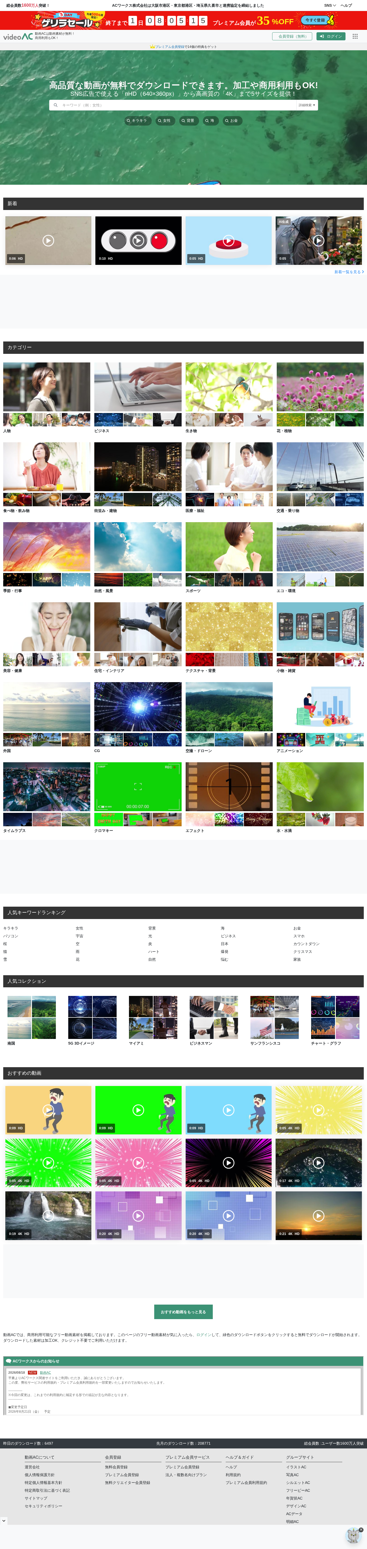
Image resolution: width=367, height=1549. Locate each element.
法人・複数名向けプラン (186, 1475)
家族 (297, 959)
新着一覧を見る (347, 272)
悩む (224, 959)
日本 (224, 944)
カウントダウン (306, 944)
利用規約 (233, 1475)
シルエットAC (298, 1482)
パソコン (10, 936)
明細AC (292, 1521)
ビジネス (228, 936)
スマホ (299, 936)
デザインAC (296, 1506)
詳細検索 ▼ (307, 105)
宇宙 (79, 936)
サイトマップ (36, 1498)
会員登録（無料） (292, 36)
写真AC (292, 1475)
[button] (294, 36)
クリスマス (302, 951)
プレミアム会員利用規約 (246, 1482)
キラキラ (10, 928)
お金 (297, 928)
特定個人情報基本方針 (43, 1482)
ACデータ (294, 1514)
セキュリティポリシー (43, 1506)
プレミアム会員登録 (122, 1475)
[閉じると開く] (4, 1521)
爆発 (224, 951)
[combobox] (179, 105)
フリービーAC (298, 1490)
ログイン (334, 36)
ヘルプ (231, 1467)
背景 (152, 928)
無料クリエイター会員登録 (127, 1482)
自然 (152, 959)
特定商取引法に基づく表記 (47, 1490)
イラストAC (296, 1467)
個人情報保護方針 (40, 1475)
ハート (154, 951)
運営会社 (32, 1467)
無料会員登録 (116, 1467)
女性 (79, 928)
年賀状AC (294, 1498)
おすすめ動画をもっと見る (183, 1312)
